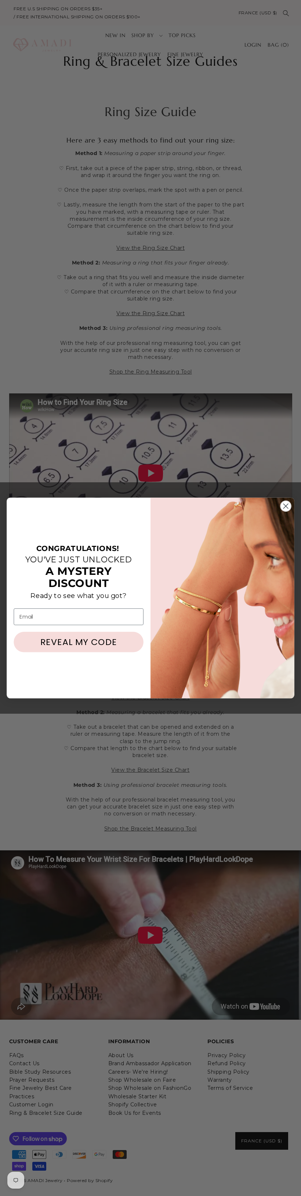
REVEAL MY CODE (78, 642)
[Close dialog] (286, 506)
